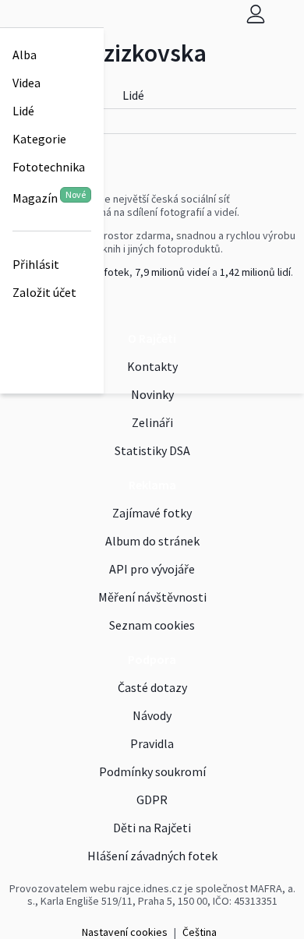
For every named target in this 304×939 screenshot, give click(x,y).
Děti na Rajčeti (152, 827)
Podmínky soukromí (152, 771)
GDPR (152, 799)
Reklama (152, 484)
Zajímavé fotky (152, 513)
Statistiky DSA (152, 450)
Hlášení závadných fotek (152, 855)
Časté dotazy (152, 687)
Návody (152, 715)
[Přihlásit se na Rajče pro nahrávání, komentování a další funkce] (255, 13)
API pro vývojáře (152, 569)
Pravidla (152, 743)
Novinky (152, 394)
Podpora (152, 659)
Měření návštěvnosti (152, 597)
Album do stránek (152, 541)
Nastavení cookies (125, 932)
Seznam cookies (152, 625)
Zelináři (152, 422)
